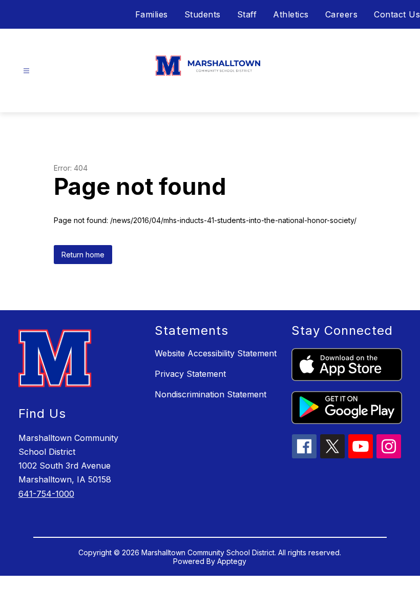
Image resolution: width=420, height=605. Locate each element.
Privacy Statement (190, 374)
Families (151, 14)
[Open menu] (26, 71)
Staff (247, 14)
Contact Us (397, 14)
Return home (82, 254)
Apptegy (231, 561)
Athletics (291, 14)
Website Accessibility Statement (216, 353)
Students (202, 14)
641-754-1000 (46, 494)
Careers (341, 14)
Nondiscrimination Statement (210, 394)
